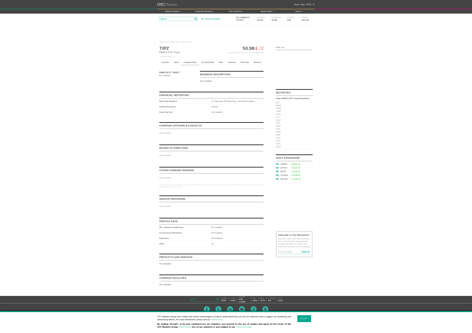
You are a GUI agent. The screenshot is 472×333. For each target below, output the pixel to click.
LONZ (278, 120)
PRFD (278, 135)
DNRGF (283, 164)
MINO (278, 126)
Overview (165, 62)
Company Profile (190, 62)
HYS (278, 117)
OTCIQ (308, 4)
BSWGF (284, 179)
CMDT (278, 108)
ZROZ (278, 146)
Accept (304, 318)
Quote (176, 62)
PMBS (278, 132)
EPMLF (283, 167)
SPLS (278, 140)
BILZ (278, 102)
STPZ (278, 143)
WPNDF (284, 175)
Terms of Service (243, 327)
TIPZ (177, 42)
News (221, 62)
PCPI (278, 129)
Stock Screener (212, 19)
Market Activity (164, 42)
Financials (232, 62)
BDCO (283, 171)
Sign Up (306, 251)
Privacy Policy (217, 319)
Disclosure (245, 62)
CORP (278, 111)
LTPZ (278, 123)
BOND (278, 105)
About (296, 4)
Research (257, 62)
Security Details (207, 62)
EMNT (278, 114)
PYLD (278, 138)
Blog (303, 4)
